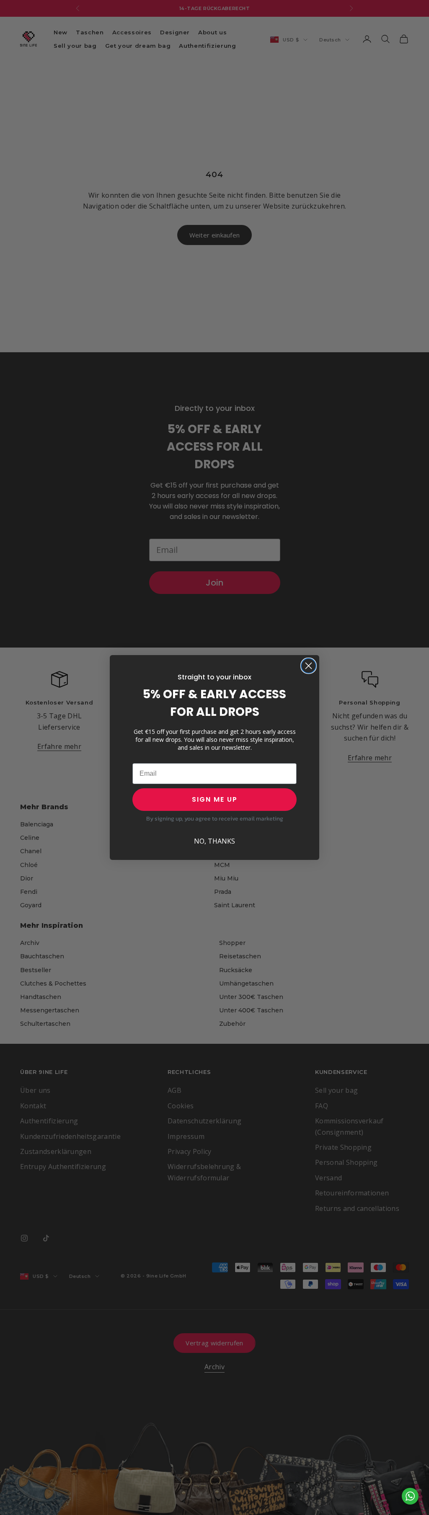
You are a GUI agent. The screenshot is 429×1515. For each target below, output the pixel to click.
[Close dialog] (308, 665)
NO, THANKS (214, 841)
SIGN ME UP (215, 799)
